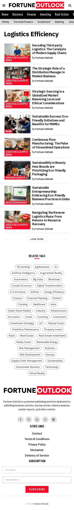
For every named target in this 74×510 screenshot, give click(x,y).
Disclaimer (37, 450)
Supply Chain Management (26, 360)
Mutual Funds (56, 323)
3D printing (23, 266)
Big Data (38, 279)
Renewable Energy (47, 341)
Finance (31, 14)
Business (17, 14)
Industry (40, 310)
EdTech (35, 291)
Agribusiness (42, 266)
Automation (21, 279)
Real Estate (62, 14)
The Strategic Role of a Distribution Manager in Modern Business (48, 72)
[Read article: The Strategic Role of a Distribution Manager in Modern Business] (17, 76)
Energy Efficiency (54, 291)
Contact (37, 433)
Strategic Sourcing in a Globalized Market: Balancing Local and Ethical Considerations (48, 97)
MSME (9, 131)
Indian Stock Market (19, 310)
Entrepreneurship (16, 202)
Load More (37, 239)
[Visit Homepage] (36, 5)
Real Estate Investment (52, 335)
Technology (51, 366)
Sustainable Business (28, 366)
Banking (59, 21)
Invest (28, 316)
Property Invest (53, 329)
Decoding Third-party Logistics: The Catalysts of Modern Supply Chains (49, 49)
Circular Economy (21, 285)
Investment (44, 21)
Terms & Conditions (36, 439)
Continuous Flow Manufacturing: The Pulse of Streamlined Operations (51, 143)
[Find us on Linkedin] (37, 419)
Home (5, 14)
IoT (41, 323)
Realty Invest (23, 341)
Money (5, 21)
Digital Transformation (49, 285)
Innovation (14, 316)
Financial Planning (37, 298)
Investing (45, 14)
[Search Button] (69, 5)
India (53, 304)
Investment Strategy (22, 323)
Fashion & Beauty (15, 177)
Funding (23, 304)
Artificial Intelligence (23, 273)
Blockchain (54, 279)
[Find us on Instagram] (45, 419)
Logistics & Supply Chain (17, 59)
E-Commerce (17, 291)
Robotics (50, 348)
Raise (12, 335)
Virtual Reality (37, 373)
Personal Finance (23, 21)
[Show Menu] (4, 5)
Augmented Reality (51, 273)
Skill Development (30, 354)
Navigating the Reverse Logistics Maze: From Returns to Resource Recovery (48, 218)
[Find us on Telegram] (53, 419)
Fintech (57, 298)
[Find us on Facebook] (20, 419)
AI (56, 266)
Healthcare (39, 304)
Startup (50, 354)
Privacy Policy (37, 444)
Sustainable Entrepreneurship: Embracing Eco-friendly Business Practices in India (51, 193)
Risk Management (29, 348)
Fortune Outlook (44, 57)
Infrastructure (58, 310)
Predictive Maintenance (25, 329)
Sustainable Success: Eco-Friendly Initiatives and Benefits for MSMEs (50, 120)
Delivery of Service (37, 455)
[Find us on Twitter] (28, 419)
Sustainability (55, 360)
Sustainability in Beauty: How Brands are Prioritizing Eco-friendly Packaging (49, 168)
